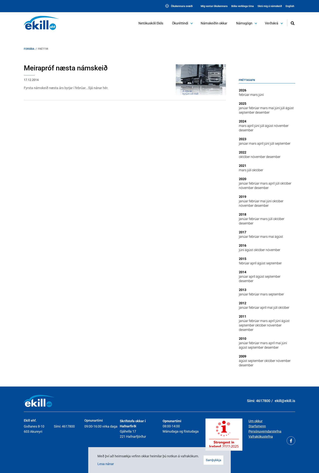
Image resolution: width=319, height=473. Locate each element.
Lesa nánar (105, 464)
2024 (242, 121)
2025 (242, 104)
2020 (242, 179)
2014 (242, 272)
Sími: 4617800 (258, 401)
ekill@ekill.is (285, 401)
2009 (242, 356)
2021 (242, 166)
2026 (242, 90)
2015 (242, 259)
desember (262, 112)
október (245, 157)
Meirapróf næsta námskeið (66, 68)
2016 (242, 245)
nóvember (281, 126)
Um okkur (255, 421)
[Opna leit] (292, 22)
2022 (242, 152)
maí (271, 108)
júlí (283, 108)
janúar (244, 108)
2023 (242, 139)
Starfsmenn (257, 426)
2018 (242, 214)
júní (261, 95)
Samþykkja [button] (213, 460)
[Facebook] (291, 440)
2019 (242, 197)
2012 (242, 303)
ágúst (289, 108)
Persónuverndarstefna (264, 431)
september (247, 112)
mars (254, 95)
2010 (242, 339)
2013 (242, 290)
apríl (250, 126)
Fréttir (43, 48)
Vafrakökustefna (260, 436)
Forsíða (29, 48)
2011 (242, 316)
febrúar (244, 95)
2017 (242, 232)
